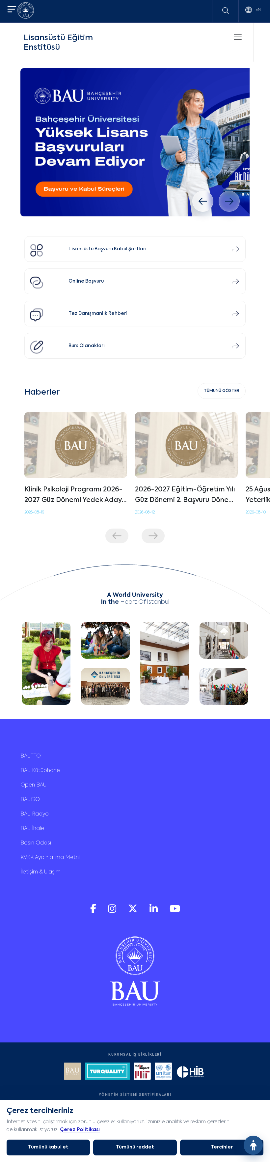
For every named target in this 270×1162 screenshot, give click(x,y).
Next (153, 535)
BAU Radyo (34, 814)
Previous (116, 535)
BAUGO (30, 799)
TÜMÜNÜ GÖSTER (221, 391)
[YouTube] (174, 911)
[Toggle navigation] (238, 37)
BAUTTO (30, 756)
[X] (133, 911)
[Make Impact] (142, 1072)
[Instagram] (113, 911)
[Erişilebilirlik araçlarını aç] (253, 1145)
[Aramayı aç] (226, 10)
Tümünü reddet (135, 1147)
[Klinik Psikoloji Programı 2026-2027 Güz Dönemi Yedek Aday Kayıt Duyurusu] (75, 445)
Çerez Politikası (80, 1129)
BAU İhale (32, 828)
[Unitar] (163, 1072)
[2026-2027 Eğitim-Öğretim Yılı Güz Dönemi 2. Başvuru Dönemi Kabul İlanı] (186, 445)
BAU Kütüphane (40, 770)
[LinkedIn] (154, 911)
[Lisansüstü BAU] (135, 142)
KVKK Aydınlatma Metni (50, 857)
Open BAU (33, 785)
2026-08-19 (34, 512)
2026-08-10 (256, 512)
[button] (12, 10)
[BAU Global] (72, 1072)
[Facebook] (94, 911)
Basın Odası (35, 843)
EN (258, 10)
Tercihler (222, 1147)
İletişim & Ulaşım (40, 872)
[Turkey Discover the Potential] (107, 1072)
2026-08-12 (145, 512)
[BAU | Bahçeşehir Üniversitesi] (25, 11)
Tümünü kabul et (48, 1147)
